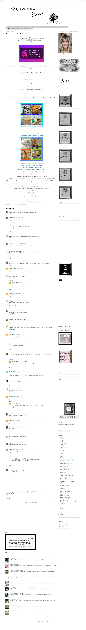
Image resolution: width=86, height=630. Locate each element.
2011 (61, 508)
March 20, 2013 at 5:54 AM (17, 268)
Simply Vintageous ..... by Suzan (33, 86)
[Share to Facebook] (25, 204)
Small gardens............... (14, 599)
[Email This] (21, 204)
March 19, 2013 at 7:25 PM (17, 211)
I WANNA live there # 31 (64, 462)
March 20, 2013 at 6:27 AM (19, 293)
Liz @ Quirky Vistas (12, 243)
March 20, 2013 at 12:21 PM (22, 361)
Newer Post (9, 498)
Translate (66, 432)
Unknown (10, 268)
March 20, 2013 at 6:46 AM (18, 310)
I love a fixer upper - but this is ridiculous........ (68, 492)
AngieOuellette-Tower (13, 325)
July (61, 450)
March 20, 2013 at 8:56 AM (19, 334)
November (62, 444)
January (62, 505)
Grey (10, 420)
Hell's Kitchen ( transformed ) (15, 581)
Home (31, 498)
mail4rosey (11, 371)
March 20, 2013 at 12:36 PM (18, 371)
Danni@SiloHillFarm (12, 319)
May (61, 453)
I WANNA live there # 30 (64, 485)
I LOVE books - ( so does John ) (65, 483)
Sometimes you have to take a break (66, 468)
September (63, 447)
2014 (61, 440)
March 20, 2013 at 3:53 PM (23, 413)
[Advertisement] (63, 240)
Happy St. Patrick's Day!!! (64, 478)
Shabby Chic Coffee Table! (64, 469)
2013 (61, 441)
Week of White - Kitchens (14, 564)
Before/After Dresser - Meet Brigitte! (66, 460)
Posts (61, 524)
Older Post (54, 498)
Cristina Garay (11, 293)
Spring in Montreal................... (65, 472)
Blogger (48, 621)
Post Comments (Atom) (34, 502)
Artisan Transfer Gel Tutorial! (65, 465)
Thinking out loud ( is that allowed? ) (66, 475)
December (62, 443)
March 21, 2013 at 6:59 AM (21, 436)
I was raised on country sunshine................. (17, 570)
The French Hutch (12, 251)
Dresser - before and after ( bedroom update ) (68, 501)
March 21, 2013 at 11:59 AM (18, 443)
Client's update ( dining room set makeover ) (67, 457)
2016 (61, 437)
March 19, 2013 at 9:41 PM (19, 217)
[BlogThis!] (22, 204)
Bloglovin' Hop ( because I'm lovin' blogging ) (67, 471)
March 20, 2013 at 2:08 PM (18, 396)
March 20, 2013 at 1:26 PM (15, 388)
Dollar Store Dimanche (64, 500)
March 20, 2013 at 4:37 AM (21, 243)
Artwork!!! (62, 494)
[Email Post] (19, 204)
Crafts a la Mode (12, 217)
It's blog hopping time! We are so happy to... (68, 459)
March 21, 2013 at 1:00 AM (15, 420)
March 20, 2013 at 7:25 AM (21, 325)
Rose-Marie (11, 396)
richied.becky (11, 380)
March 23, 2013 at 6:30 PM (20, 469)
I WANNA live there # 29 (64, 495)
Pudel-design (11, 310)
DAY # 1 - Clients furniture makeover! (66, 463)
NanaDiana (11, 211)
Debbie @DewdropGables (13, 413)
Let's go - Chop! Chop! (64, 466)
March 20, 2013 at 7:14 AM (21, 319)
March (62, 456)
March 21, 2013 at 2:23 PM (20, 449)
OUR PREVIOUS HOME (28, 28)
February (62, 503)
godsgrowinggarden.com (13, 329)
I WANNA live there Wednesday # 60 (16, 610)
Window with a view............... (15, 587)
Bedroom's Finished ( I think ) (65, 497)
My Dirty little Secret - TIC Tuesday (66, 486)
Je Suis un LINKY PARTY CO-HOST (66, 474)
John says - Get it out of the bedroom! (66, 498)
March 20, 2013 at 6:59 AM (21, 282)
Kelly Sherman (11, 334)
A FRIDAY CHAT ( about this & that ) (16, 558)
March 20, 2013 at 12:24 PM (22, 344)
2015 (61, 438)
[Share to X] (23, 204)
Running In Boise (12, 449)
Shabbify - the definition (64, 489)
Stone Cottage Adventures (33, 79)
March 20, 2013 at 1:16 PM (18, 380)
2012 (61, 506)
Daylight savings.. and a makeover (66, 491)
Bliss (10, 388)
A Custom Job (62, 488)
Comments (62, 526)
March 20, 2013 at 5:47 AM (20, 251)
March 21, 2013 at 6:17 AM (21, 426)
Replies (11, 222)
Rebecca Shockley (12, 469)
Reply (10, 214)
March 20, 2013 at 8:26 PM (21, 403)
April (61, 454)
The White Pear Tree (12, 426)
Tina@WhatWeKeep (12, 436)
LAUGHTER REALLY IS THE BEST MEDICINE (14, 28)
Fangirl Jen (11, 443)
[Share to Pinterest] (26, 204)
